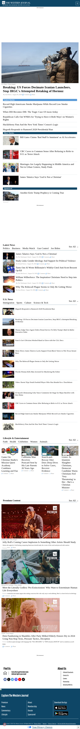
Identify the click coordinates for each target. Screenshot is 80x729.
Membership (32, 706)
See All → (74, 246)
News (3, 706)
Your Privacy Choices (42, 727)
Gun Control (43, 248)
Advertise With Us (67, 685)
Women (33, 441)
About (30, 702)
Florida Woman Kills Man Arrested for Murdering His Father (37, 372)
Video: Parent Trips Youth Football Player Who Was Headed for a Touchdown (43, 382)
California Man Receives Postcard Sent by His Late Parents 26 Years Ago (29, 462)
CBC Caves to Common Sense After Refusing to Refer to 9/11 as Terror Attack (44, 403)
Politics (6, 248)
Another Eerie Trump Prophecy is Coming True (42, 192)
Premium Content (11, 500)
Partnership (66, 682)
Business (16, 248)
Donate (30, 710)
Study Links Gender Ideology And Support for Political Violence (46, 260)
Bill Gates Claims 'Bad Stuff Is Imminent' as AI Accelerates (48, 137)
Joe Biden (55, 248)
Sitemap (45, 723)
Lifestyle (4, 714)
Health (13, 441)
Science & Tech (41, 302)
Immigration (8, 302)
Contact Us (66, 675)
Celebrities (23, 441)
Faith (5, 441)
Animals (43, 441)
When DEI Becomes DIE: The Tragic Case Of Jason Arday (30, 112)
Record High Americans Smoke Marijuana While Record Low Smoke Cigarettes (44, 414)
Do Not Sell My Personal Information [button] (67, 723)
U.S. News (8, 299)
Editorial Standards (68, 672)
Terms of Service (52, 723)
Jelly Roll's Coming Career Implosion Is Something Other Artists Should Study (39, 542)
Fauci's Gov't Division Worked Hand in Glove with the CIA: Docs (39, 340)
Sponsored (32, 714)
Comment (27, 94)
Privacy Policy (37, 723)
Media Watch (28, 248)
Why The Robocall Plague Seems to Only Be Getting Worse (44, 287)
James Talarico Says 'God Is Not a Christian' (40, 177)
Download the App (60, 702)
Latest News (9, 245)
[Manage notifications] (4, 724)
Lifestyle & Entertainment (16, 438)
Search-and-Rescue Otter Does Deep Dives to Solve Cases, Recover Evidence (50, 464)
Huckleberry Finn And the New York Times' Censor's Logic (30, 124)
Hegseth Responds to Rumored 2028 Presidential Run (28, 129)
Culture (27, 302)
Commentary (5, 710)
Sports (19, 302)
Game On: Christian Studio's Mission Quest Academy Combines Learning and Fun (9, 464)
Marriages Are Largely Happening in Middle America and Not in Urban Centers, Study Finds (47, 165)
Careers (65, 678)
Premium (4, 702)
